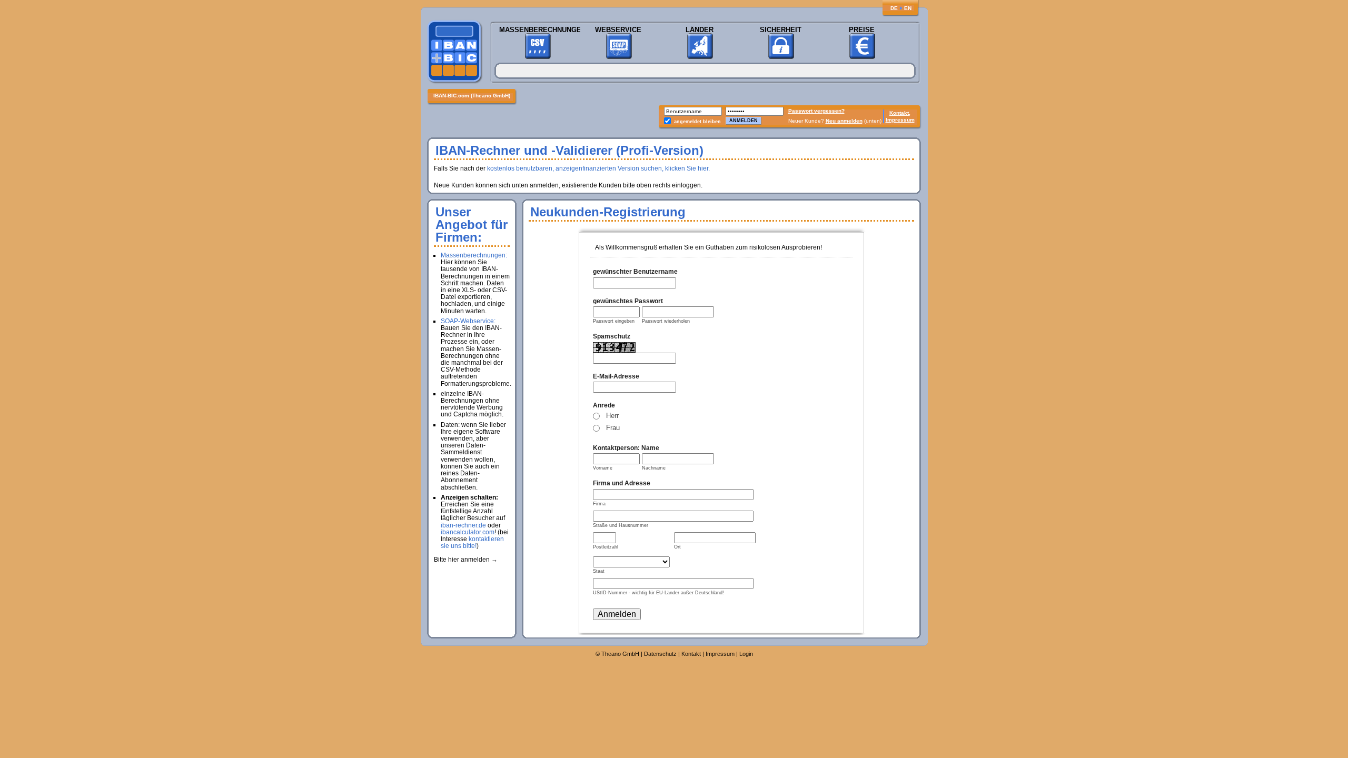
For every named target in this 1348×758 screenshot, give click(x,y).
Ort (677, 547)
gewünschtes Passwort (628, 301)
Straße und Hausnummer (620, 525)
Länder (699, 30)
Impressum (900, 120)
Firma (599, 503)
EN (907, 8)
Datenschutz (660, 654)
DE (894, 8)
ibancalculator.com (467, 532)
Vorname (602, 468)
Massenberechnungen (537, 30)
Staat (598, 571)
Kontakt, (899, 113)
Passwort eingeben (614, 321)
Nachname (654, 468)
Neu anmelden (844, 121)
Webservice (618, 30)
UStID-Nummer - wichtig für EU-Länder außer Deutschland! (658, 592)
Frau (613, 428)
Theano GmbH (620, 654)
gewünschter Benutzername (635, 271)
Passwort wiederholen (666, 321)
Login (746, 654)
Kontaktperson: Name (626, 448)
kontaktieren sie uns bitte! (472, 542)
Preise (862, 30)
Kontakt (691, 654)
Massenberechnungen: (474, 255)
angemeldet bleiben (697, 121)
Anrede (604, 405)
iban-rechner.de (463, 525)
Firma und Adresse (621, 483)
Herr (612, 416)
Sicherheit (780, 30)
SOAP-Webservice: (468, 321)
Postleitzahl (605, 547)
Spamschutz (611, 336)
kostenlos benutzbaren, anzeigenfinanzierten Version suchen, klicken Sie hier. (598, 168)
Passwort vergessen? (816, 111)
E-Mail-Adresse (616, 376)
